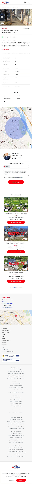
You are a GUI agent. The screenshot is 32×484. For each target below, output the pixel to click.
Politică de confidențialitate (7, 351)
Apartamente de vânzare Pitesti (16, 369)
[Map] (16, 128)
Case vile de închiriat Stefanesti (16, 437)
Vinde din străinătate (6, 340)
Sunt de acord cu (14, 177)
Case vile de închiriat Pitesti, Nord (16, 440)
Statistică (17, 476)
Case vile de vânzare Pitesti (16, 383)
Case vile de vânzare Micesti (16, 389)
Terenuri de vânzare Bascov (16, 399)
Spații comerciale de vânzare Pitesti (16, 412)
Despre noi (4, 344)
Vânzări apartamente (16, 367)
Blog (3, 336)
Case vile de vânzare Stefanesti (16, 385)
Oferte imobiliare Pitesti (7, 53)
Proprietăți (4, 328)
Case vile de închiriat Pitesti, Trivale (16, 439)
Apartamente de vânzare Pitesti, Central (16, 376)
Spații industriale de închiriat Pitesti (16, 451)
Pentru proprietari (6, 332)
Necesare (10, 476)
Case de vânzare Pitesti (19, 53)
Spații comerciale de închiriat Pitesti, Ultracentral (16, 454)
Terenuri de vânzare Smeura (16, 403)
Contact (3, 338)
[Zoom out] (30, 147)
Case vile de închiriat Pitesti (16, 433)
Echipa (3, 334)
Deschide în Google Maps (7, 307)
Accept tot (21, 480)
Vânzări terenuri (16, 396)
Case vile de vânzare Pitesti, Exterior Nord (16, 392)
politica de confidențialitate (17, 177)
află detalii (16, 473)
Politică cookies (5, 349)
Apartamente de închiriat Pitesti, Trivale (16, 426)
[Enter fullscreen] (30, 109)
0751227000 (16, 158)
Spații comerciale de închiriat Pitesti (16, 447)
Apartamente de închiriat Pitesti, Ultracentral (16, 421)
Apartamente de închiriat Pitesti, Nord (16, 428)
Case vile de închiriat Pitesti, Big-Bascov (16, 435)
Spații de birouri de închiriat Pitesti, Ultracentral (16, 453)
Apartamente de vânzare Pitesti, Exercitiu (16, 371)
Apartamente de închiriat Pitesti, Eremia (16, 424)
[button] (2, 17)
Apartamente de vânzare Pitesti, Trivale (16, 375)
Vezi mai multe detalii (16, 222)
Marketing (23, 476)
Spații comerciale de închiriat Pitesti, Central (16, 456)
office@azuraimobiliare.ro (7, 303)
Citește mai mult (5, 49)
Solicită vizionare (16, 182)
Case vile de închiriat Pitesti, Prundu (16, 442)
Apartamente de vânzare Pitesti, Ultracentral (16, 378)
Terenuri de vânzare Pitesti (16, 397)
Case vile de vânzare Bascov (16, 390)
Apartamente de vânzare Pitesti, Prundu (16, 373)
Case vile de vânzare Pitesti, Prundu (16, 387)
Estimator (4, 342)
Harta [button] (29, 23)
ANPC (3, 347)
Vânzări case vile (16, 381)
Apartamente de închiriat (16, 417)
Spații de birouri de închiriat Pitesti (16, 449)
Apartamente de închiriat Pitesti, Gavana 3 (16, 423)
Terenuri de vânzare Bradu (16, 405)
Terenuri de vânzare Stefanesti (16, 401)
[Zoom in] (30, 144)
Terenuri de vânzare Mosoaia (16, 406)
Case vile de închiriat (16, 431)
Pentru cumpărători (6, 330)
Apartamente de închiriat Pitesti (16, 419)
